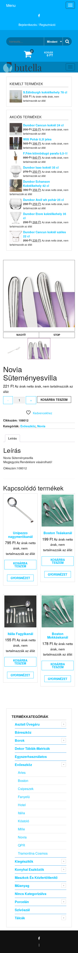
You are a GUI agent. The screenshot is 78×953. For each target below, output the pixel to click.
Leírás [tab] (12, 438)
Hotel (22, 804)
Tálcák (20, 918)
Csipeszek (25, 788)
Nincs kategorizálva (30, 893)
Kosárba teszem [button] (20, 564)
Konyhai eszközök (29, 869)
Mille (21, 829)
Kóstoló (23, 821)
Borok (20, 740)
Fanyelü (24, 796)
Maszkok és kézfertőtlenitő (36, 877)
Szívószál (22, 909)
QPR (21, 845)
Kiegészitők (24, 861)
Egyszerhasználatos (31, 756)
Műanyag (22, 885)
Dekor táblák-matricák (32, 748)
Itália (21, 812)
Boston (23, 780)
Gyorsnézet (20, 578)
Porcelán (22, 901)
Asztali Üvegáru (27, 724)
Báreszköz (23, 732)
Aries (22, 772)
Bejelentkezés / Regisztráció (37, 25)
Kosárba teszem (54, 399)
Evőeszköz (28, 426)
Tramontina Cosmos (33, 853)
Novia (41, 426)
